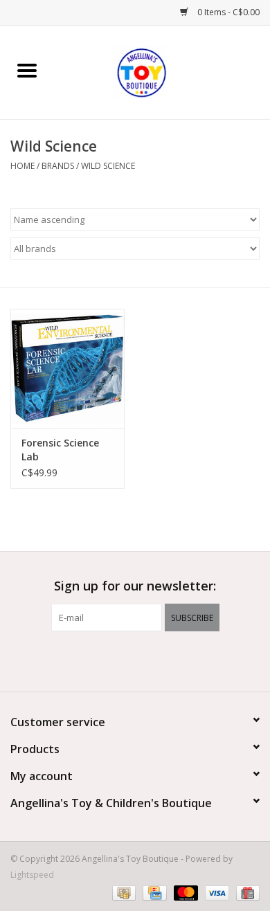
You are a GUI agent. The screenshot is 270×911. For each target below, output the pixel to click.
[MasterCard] (184, 892)
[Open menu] (27, 70)
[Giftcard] (245, 892)
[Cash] (122, 892)
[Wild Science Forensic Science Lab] (67, 369)
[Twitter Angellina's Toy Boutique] (135, 660)
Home (22, 166)
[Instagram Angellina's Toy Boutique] (160, 660)
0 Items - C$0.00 (227, 12)
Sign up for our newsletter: (135, 586)
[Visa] (215, 892)
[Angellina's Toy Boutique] (162, 71)
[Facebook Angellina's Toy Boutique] (110, 660)
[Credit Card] (153, 892)
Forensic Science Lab (60, 449)
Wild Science (108, 166)
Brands (58, 166)
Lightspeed (32, 875)
